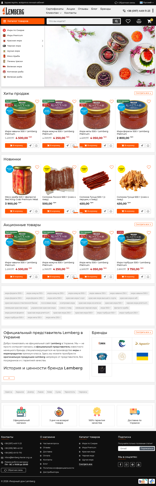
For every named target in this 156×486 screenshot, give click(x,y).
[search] (116, 21)
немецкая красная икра (16, 308)
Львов (40, 392)
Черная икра (88, 455)
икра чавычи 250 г (118, 293)
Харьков (20, 392)
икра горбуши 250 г (128, 313)
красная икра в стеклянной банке (21, 303)
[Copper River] (102, 356)
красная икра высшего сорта (102, 298)
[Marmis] (102, 369)
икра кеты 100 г (35, 317)
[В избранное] (37, 102)
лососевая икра (48, 303)
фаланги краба (121, 308)
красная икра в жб (128, 298)
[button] (75, 212)
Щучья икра (87, 460)
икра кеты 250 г (53, 317)
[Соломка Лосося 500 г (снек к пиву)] (59, 180)
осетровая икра (67, 303)
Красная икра (88, 452)
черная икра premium (136, 303)
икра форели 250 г (35, 298)
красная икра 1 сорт (75, 298)
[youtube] (138, 464)
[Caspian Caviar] (122, 356)
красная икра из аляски (90, 303)
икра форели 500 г (14, 293)
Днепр (31, 392)
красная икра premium (39, 313)
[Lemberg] (102, 343)
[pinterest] (132, 464)
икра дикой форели (14, 313)
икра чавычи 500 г (139, 293)
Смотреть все (85, 464)
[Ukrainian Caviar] (142, 356)
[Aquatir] (142, 343)
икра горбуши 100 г (106, 313)
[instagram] (126, 464)
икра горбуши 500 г (14, 317)
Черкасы (83, 392)
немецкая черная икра (86, 308)
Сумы (58, 392)
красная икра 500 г (84, 313)
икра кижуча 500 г (77, 293)
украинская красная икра (43, 308)
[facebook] (120, 464)
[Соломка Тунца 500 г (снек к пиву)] (134, 180)
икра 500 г (105, 308)
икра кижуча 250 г (55, 293)
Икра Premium (89, 447)
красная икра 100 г (114, 303)
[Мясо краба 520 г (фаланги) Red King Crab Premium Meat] (22, 180)
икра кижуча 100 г (35, 293)
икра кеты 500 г (54, 298)
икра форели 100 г (13, 298)
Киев (49, 392)
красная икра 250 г (62, 313)
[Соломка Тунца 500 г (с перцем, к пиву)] (97, 180)
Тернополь (70, 392)
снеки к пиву (65, 308)
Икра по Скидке (89, 443)
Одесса (8, 392)
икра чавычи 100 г (97, 293)
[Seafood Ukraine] (122, 343)
